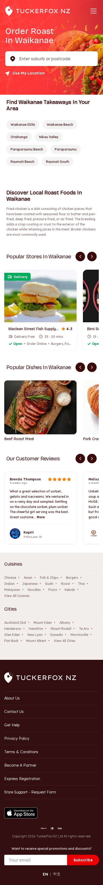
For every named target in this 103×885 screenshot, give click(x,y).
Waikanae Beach (60, 125)
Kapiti (29, 532)
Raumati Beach (22, 162)
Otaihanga (19, 137)
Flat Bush (11, 641)
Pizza (52, 590)
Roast (65, 584)
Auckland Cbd (15, 623)
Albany (64, 623)
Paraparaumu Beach (27, 149)
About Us (12, 698)
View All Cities (64, 641)
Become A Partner (20, 765)
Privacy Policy (16, 738)
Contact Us (14, 711)
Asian (28, 578)
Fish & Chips (49, 578)
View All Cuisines (17, 596)
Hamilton (36, 629)
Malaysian (12, 590)
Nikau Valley (48, 137)
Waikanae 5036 (23, 125)
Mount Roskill (61, 629)
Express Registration (22, 778)
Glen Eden (12, 635)
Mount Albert (36, 641)
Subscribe (83, 860)
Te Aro (84, 629)
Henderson (12, 629)
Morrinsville (79, 635)
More (41, 517)
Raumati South (57, 162)
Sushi (49, 584)
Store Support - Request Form (30, 792)
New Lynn (35, 635)
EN (45, 874)
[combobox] (19, 59)
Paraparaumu (66, 149)
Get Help (12, 725)
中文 (56, 874)
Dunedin (56, 635)
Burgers (72, 578)
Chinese (10, 578)
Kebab (70, 590)
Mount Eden (43, 623)
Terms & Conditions (21, 752)
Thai (81, 584)
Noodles (34, 590)
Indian (9, 584)
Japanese (30, 584)
